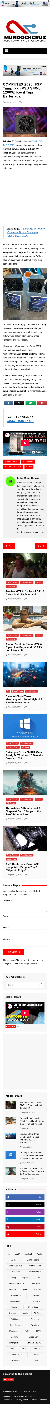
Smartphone (14, 1343)
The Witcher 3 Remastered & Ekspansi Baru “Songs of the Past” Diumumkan (23, 811)
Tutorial (36, 1355)
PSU (27, 1331)
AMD (17, 1254)
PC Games (11, 803)
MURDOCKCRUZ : (20, 421)
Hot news (36, 1283)
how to (12, 1289)
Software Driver (12, 747)
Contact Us (7, 1400)
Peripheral (35, 1319)
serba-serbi (34, 1337)
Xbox (35, 1360)
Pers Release (31, 691)
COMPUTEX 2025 (14, 467)
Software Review (34, 1343)
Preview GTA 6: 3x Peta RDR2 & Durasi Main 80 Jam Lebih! (31, 1105)
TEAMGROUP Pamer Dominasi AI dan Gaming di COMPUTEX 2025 (26, 232)
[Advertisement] (25, 198)
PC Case (38, 1313)
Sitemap (43, 1400)
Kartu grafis (16, 1295)
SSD (24, 1349)
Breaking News (26, 582)
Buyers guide (35, 1266)
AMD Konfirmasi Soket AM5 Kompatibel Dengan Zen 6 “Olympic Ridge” (22, 867)
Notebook (12, 1313)
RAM (38, 1331)
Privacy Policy (22, 1400)
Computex (29, 461)
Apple (39, 1254)
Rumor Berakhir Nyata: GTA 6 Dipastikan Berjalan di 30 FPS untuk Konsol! (24, 647)
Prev (11, 546)
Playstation (11, 586)
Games (38, 582)
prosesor (13, 1331)
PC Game (15, 1319)
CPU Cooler (14, 1272)
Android (28, 1254)
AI (8, 691)
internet (37, 1289)
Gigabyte (26, 1277)
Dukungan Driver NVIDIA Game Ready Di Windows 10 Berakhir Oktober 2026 (24, 755)
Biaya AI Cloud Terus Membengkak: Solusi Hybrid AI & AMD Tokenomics (24, 699)
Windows (25, 747)
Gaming (12, 1277)
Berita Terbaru (12, 461)
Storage (37, 1349)
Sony (11, 1349)
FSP (30, 467)
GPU (39, 1277)
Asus (13, 1260)
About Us (7, 1396)
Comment (8, 900)
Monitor (14, 1307)
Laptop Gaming (16, 1301)
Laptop (36, 1295)
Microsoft (36, 1301)
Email (6, 927)
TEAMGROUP (17, 1355)
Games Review (34, 1272)
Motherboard (11, 859)
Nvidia (25, 1313)
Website (6, 939)
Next (39, 546)
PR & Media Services (23, 1396)
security (14, 1337)
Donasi (34, 1400)
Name (6, 916)
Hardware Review (16, 1283)
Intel (25, 1289)
